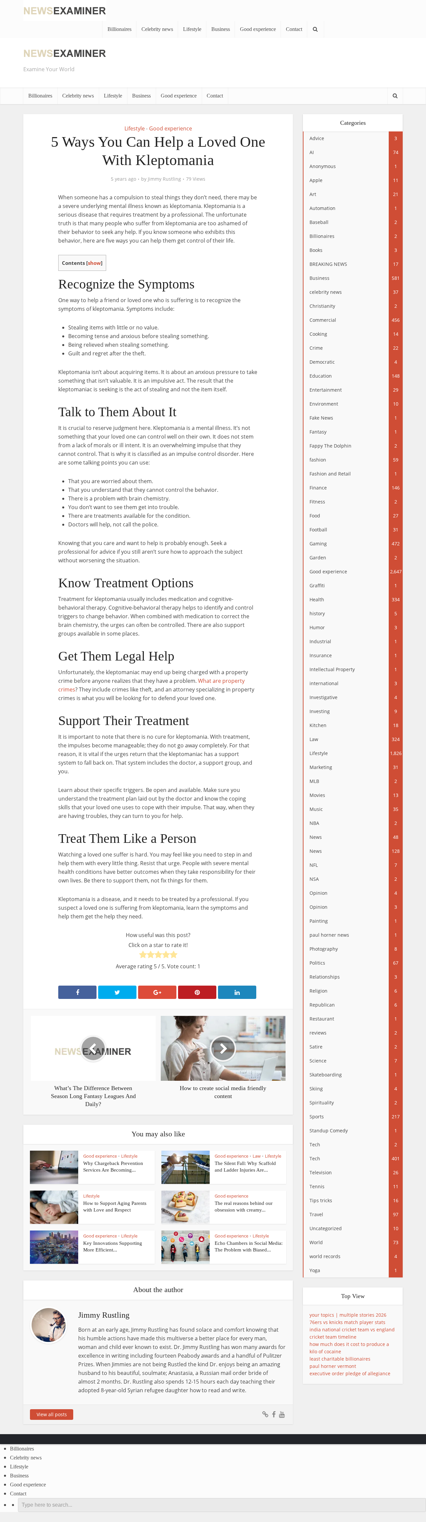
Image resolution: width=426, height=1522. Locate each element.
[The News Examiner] (64, 10)
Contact (294, 29)
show (94, 263)
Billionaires (119, 29)
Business (220, 29)
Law (257, 1156)
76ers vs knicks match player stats (347, 1322)
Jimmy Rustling (164, 179)
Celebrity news (157, 29)
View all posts (52, 1414)
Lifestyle (192, 29)
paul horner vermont (333, 1366)
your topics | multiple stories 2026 (348, 1315)
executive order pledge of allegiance (350, 1373)
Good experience (258, 29)
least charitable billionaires (340, 1359)
